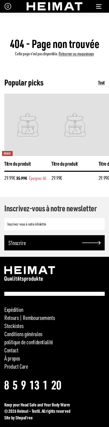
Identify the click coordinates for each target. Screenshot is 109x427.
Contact (11, 350)
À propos (12, 358)
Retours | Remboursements (29, 317)
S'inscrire (17, 243)
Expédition (13, 309)
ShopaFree (24, 417)
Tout (101, 82)
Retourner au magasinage (76, 53)
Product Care (16, 366)
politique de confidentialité (28, 342)
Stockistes (13, 326)
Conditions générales (23, 334)
